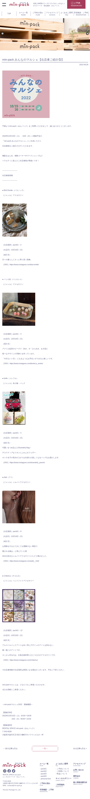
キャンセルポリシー (63, 778)
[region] (45, 34)
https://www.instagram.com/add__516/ (24, 561)
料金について (62, 774)
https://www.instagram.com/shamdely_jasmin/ (27, 462)
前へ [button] (2, 33)
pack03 (44, 774)
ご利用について (63, 771)
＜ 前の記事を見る (10, 748)
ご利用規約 (60, 785)
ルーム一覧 (23, 14)
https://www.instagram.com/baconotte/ (24, 264)
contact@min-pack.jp (14, 785)
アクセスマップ (52, 14)
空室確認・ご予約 (81, 14)
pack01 (44, 769)
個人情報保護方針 (80, 782)
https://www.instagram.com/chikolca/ (24, 660)
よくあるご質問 (66, 14)
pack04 (44, 776)
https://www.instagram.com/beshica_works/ (26, 363)
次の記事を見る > (80, 748)
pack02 (44, 771)
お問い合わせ (78, 770)
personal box (46, 779)
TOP (9, 14)
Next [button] (87, 33)
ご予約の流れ (37, 14)
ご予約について (63, 769)
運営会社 (76, 776)
